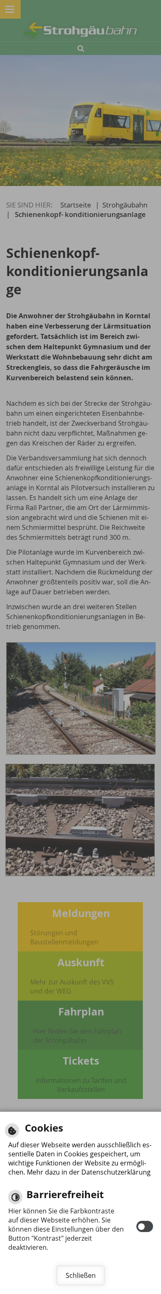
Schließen (81, 1275)
